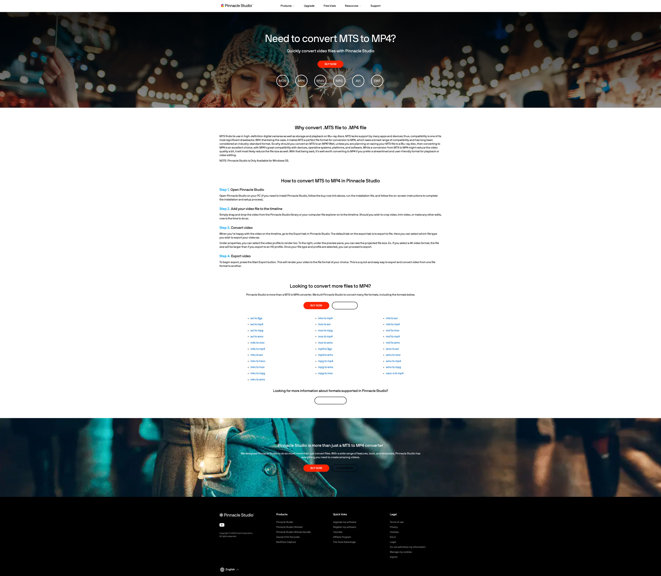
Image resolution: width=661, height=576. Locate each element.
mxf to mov (392, 330)
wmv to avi (392, 349)
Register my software (344, 527)
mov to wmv (325, 342)
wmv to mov (393, 355)
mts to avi (392, 318)
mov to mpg (325, 330)
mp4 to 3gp (325, 349)
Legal (393, 542)
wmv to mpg (393, 367)
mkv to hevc (257, 361)
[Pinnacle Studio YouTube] (221, 525)
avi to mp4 (256, 324)
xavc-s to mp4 (394, 373)
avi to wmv (256, 336)
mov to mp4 (325, 336)
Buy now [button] (331, 64)
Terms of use (397, 522)
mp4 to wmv (325, 355)
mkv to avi (256, 355)
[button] (287, 6)
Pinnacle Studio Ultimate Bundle (293, 532)
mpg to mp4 (325, 361)
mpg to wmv (325, 367)
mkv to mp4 (325, 318)
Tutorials (337, 532)
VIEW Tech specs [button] (330, 400)
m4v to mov (257, 342)
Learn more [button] (344, 305)
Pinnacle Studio (284, 522)
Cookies (394, 532)
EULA (393, 537)
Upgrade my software (344, 522)
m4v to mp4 (257, 349)
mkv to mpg (257, 373)
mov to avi (324, 324)
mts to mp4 (393, 324)
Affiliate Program (342, 537)
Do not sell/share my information (408, 547)
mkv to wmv (257, 379)
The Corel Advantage (344, 542)
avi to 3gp (256, 318)
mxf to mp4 (393, 336)
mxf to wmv (393, 342)
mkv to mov (257, 367)
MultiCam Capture (286, 542)
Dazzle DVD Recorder (288, 537)
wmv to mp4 (393, 361)
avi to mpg (256, 330)
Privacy (394, 527)
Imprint (393, 557)
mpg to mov (325, 373)
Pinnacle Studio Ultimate (289, 527)
